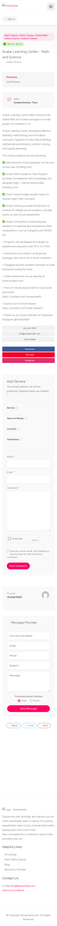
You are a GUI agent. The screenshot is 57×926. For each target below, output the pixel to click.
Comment (13, 488)
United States (13, 61)
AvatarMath (14, 597)
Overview (11, 77)
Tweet (30, 725)
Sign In (11, 19)
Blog (7, 864)
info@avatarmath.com (29, 334)
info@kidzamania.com (22, 885)
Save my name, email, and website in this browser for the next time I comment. (28, 554)
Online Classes (26, 35)
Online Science (12, 38)
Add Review (13, 81)
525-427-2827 (29, 328)
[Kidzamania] (10, 5)
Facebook (30, 349)
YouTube (29, 355)
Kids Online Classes (15, 859)
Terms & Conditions (13, 890)
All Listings (10, 854)
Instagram (29, 360)
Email (10, 472)
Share (14, 725)
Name (11, 457)
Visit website (29, 339)
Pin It (45, 725)
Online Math (41, 35)
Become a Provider (15, 869)
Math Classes (11, 35)
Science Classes (29, 38)
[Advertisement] (28, 764)
